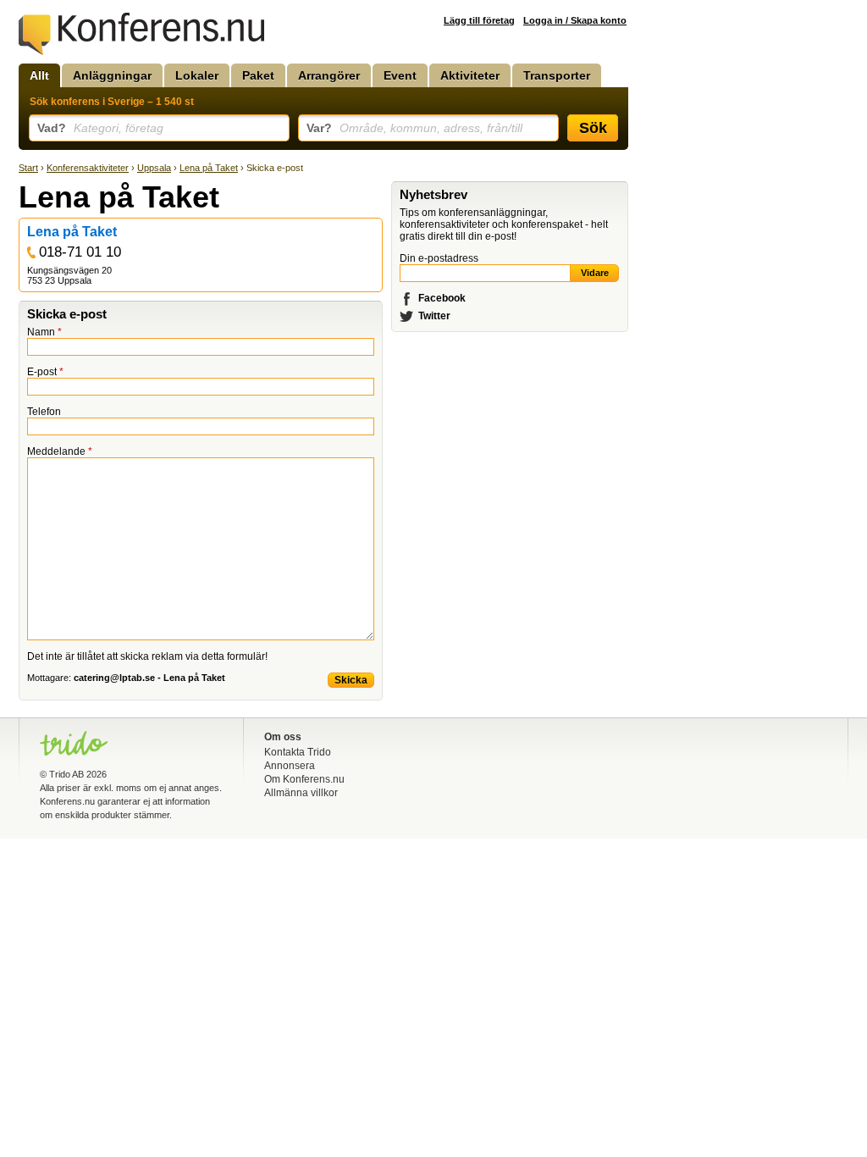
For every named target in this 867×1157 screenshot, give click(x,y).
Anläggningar (112, 75)
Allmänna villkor (301, 793)
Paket (258, 75)
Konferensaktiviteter (88, 168)
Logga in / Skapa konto (575, 20)
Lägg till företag (479, 20)
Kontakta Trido (297, 752)
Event (400, 75)
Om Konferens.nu (304, 779)
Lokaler (196, 75)
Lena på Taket (208, 168)
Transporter (556, 75)
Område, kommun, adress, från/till (414, 128)
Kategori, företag (100, 128)
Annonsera (289, 766)
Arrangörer (329, 75)
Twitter (434, 316)
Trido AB (66, 774)
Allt (39, 75)
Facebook (442, 298)
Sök (593, 127)
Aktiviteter (470, 75)
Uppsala (154, 168)
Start (28, 168)
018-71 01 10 (80, 252)
